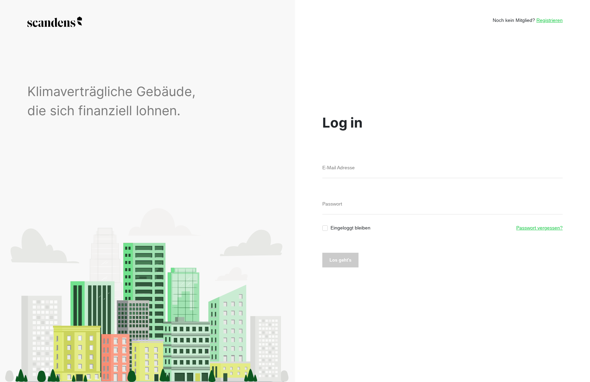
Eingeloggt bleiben (350, 227)
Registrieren (549, 20)
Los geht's (340, 260)
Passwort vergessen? (539, 227)
